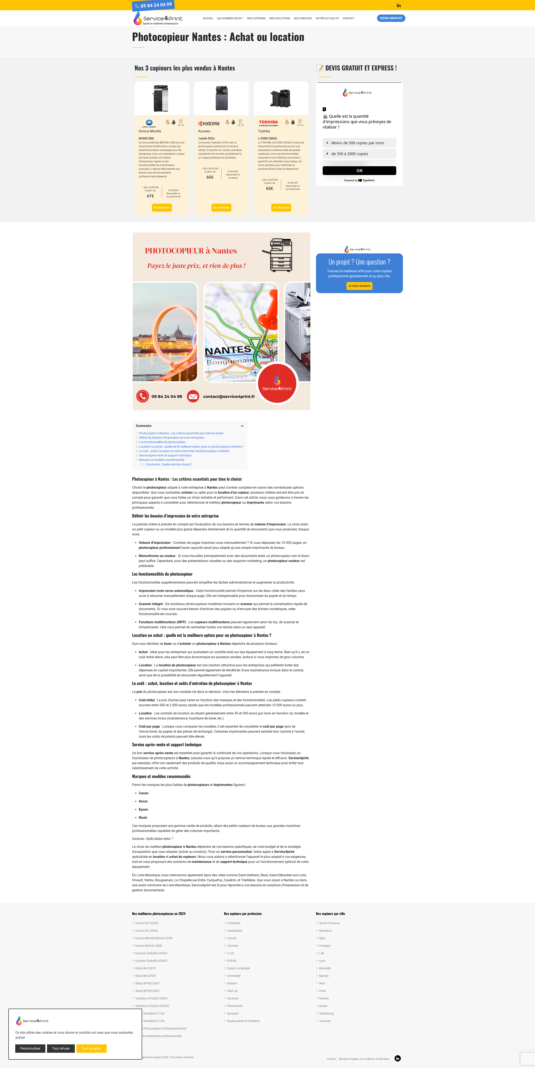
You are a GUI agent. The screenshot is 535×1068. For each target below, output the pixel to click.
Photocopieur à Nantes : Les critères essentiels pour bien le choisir (181, 433)
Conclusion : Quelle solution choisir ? (169, 464)
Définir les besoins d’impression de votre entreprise (171, 437)
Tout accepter (92, 1048)
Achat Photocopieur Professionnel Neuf (160, 1028)
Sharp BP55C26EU (147, 991)
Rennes (324, 998)
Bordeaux (325, 930)
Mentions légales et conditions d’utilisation (364, 1058)
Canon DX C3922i (146, 930)
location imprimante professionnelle (158, 1036)
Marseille (325, 968)
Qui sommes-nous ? (230, 18)
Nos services (303, 18)
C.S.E (230, 953)
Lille (321, 953)
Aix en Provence (329, 923)
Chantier (232, 945)
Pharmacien (235, 1006)
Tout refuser (61, 1048)
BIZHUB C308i (146, 138)
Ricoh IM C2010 (145, 968)
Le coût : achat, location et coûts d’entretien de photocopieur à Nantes (184, 451)
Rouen (323, 1006)
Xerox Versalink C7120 (149, 1013)
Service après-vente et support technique (165, 455)
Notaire (232, 983)
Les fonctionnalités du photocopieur (162, 442)
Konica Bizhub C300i (148, 945)
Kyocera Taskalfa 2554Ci (151, 953)
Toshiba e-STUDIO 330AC (151, 998)
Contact (348, 18)
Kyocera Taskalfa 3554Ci (151, 960)
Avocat (231, 938)
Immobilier (234, 975)
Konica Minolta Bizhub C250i (153, 938)
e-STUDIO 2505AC (267, 138)
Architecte (233, 923)
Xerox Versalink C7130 (149, 1021)
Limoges (324, 945)
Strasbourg (326, 1013)
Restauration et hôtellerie (243, 1021)
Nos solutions (279, 18)
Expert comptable (238, 968)
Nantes (324, 975)
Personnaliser (30, 1048)
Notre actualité (327, 18)
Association (234, 930)
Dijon (322, 938)
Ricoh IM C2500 (145, 975)
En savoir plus (162, 207)
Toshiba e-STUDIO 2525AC (152, 1006)
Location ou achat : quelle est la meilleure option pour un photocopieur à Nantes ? (191, 446)
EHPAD (231, 960)
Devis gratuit (391, 18)
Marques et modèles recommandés (161, 460)
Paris (322, 991)
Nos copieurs (256, 18)
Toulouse (325, 1021)
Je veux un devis (359, 286)
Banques (233, 1013)
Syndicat (232, 998)
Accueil (208, 18)
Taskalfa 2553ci (206, 138)
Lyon (322, 960)
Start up (232, 991)
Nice (322, 983)
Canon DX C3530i (146, 923)
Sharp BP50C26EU (147, 983)
